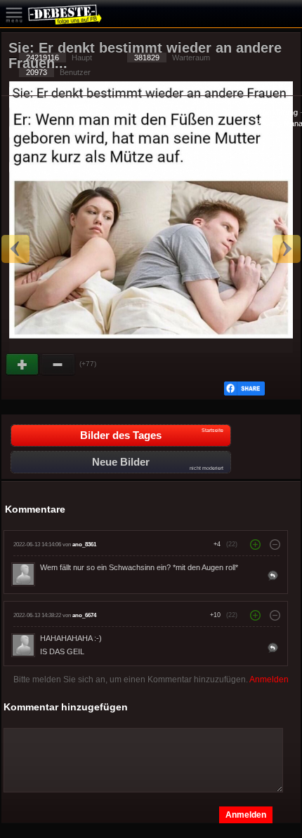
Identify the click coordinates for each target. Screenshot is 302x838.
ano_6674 (84, 615)
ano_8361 (84, 544)
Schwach (58, 364)
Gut (23, 364)
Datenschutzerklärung (260, 112)
